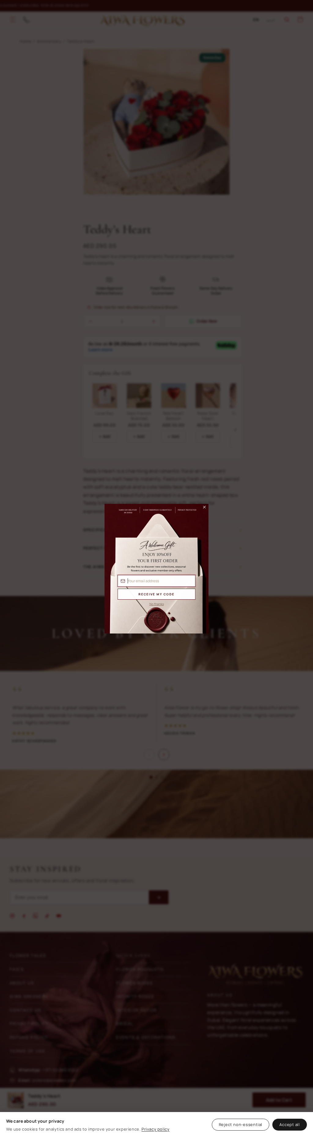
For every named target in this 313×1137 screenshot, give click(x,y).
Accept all (289, 1124)
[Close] (201, 509)
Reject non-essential (241, 1124)
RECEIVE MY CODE (156, 594)
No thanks (156, 604)
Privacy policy (155, 1129)
